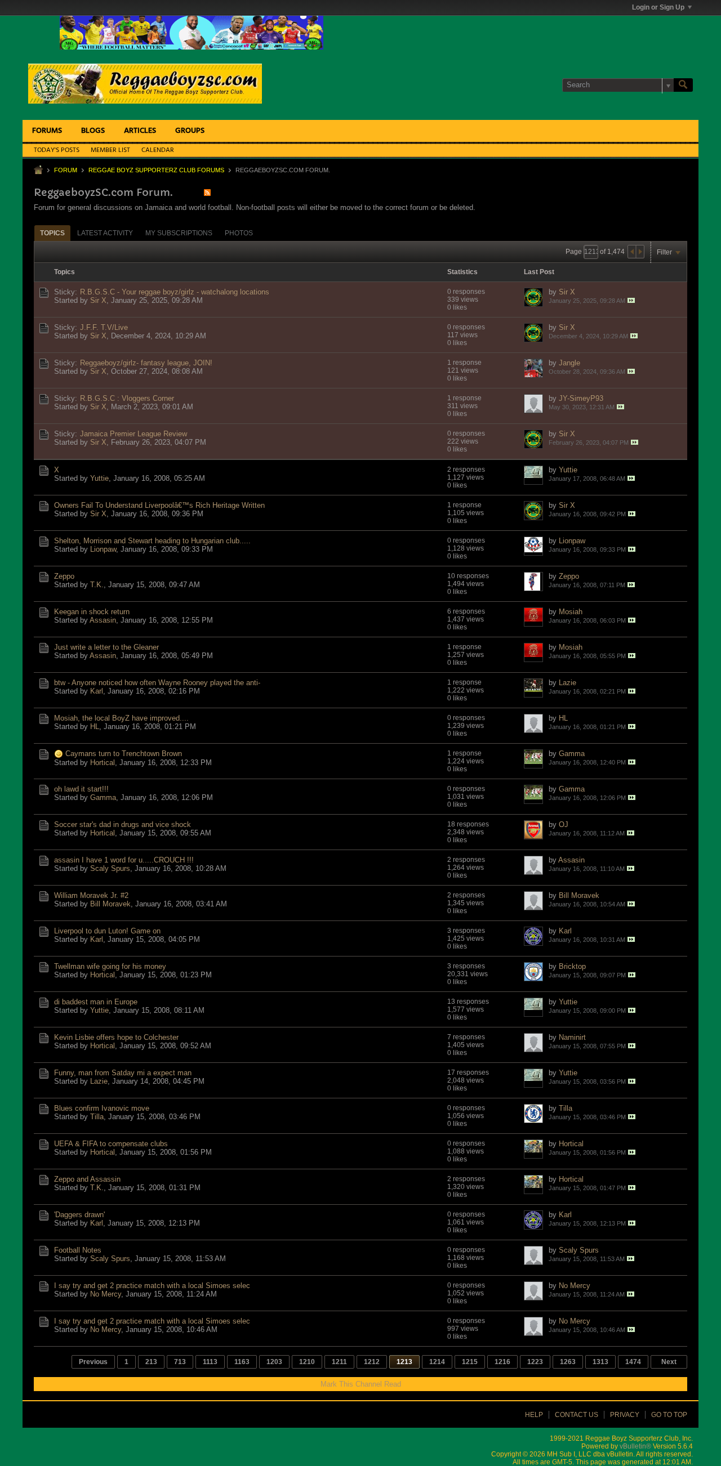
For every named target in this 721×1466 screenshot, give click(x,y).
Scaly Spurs (110, 868)
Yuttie (99, 478)
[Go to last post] (631, 300)
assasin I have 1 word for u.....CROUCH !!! (124, 860)
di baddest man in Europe (95, 1002)
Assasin (103, 620)
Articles (140, 130)
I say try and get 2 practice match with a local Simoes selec (152, 1285)
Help (534, 1415)
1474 (633, 1362)
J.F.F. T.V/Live (104, 327)
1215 (470, 1362)
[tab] (52, 233)
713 (180, 1362)
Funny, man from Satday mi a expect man (123, 1073)
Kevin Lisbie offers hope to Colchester (116, 1037)
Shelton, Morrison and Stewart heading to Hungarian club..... (152, 541)
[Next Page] (640, 251)
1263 (568, 1362)
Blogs (93, 130)
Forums (47, 130)
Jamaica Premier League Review (133, 434)
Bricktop (572, 966)
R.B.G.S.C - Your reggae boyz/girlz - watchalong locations (174, 292)
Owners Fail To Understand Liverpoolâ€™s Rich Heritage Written (159, 505)
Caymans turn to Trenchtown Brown (123, 753)
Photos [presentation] (239, 233)
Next (669, 1362)
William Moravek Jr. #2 (91, 895)
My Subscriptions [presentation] (178, 233)
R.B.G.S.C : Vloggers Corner (127, 398)
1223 (535, 1362)
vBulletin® (635, 1446)
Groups (189, 130)
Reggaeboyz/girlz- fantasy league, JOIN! (146, 363)
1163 (242, 1362)
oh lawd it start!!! (81, 789)
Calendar (157, 150)
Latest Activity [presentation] (105, 233)
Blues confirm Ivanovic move (101, 1108)
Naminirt (572, 1037)
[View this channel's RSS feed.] (207, 192)
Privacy (624, 1415)
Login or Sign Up (658, 7)
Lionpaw (103, 549)
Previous (93, 1362)
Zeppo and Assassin (87, 1179)
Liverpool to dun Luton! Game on (107, 931)
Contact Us (576, 1415)
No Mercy (105, 1294)
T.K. (97, 584)
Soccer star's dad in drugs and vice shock (122, 824)
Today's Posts (56, 150)
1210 (307, 1362)
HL (94, 726)
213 (151, 1362)
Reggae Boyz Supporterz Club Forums (156, 170)
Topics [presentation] (52, 233)
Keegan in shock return (92, 611)
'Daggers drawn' (79, 1214)
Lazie (567, 682)
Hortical (102, 762)
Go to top (669, 1415)
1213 (404, 1362)
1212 (372, 1362)
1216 (502, 1362)
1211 (339, 1362)
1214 (437, 1362)
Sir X (98, 300)
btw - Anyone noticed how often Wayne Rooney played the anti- (157, 682)
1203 (274, 1362)
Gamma (572, 753)
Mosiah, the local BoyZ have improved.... (121, 718)
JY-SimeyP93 (581, 398)
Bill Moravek (110, 904)
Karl (96, 691)
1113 (210, 1362)
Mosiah (570, 611)
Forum (65, 170)
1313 (600, 1362)
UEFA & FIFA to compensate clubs (111, 1143)
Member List (110, 150)
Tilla (97, 1116)
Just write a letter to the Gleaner (106, 647)
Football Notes (77, 1250)
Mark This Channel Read (361, 1384)
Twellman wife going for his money (110, 966)
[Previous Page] (632, 251)
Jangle (569, 363)
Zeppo (64, 576)
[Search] (683, 85)
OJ (563, 824)
